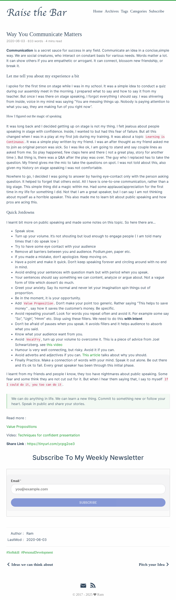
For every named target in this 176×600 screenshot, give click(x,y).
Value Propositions (21, 426)
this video (54, 344)
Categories (138, 11)
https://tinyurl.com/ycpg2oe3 (51, 444)
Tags (124, 11)
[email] (83, 586)
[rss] (93, 586)
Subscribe (156, 11)
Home (98, 11)
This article (91, 355)
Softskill (13, 552)
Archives (112, 11)
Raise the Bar (36, 13)
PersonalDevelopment (38, 552)
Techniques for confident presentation (49, 435)
